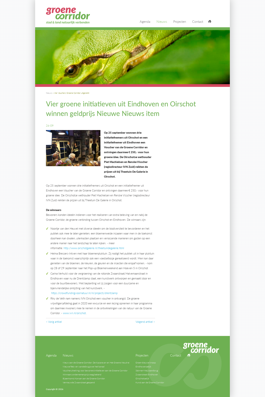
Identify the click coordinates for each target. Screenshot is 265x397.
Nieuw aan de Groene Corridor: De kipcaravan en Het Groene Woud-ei (96, 362)
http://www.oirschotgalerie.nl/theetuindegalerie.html (94, 248)
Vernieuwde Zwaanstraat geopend (79, 382)
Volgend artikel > (145, 321)
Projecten (179, 21)
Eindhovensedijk (143, 366)
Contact (197, 21)
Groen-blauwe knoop (146, 362)
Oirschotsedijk (142, 378)
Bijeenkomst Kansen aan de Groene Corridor (84, 378)
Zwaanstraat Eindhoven (147, 374)
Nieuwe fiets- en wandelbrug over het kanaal (84, 366)
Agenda (145, 21)
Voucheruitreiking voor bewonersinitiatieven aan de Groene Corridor (95, 370)
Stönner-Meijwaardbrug (147, 370)
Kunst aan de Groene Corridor (150, 382)
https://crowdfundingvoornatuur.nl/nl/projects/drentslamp (84, 293)
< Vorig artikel (54, 321)
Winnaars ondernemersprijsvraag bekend (82, 374)
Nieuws (161, 21)
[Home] (210, 22)
